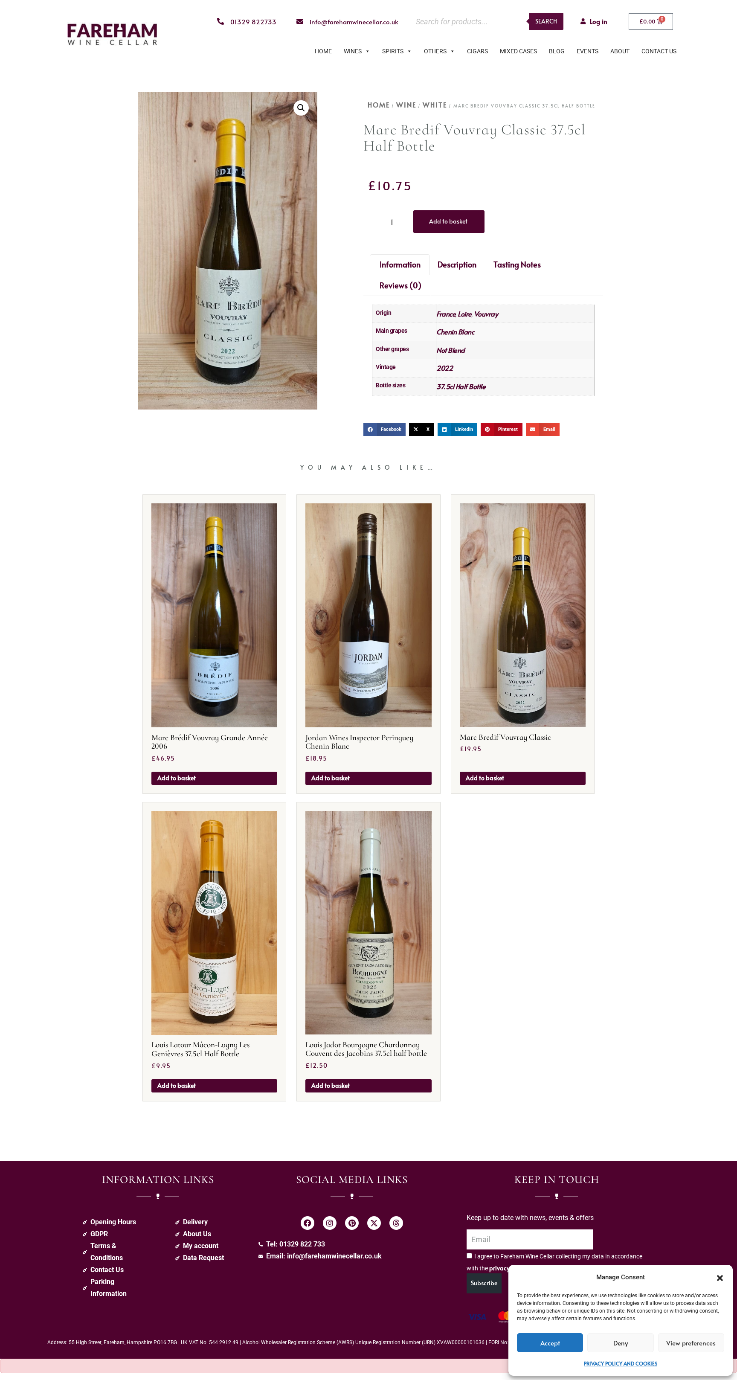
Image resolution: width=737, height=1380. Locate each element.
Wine (406, 104)
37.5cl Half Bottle (460, 386)
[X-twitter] (374, 1223)
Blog (557, 51)
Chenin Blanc (455, 331)
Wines (353, 51)
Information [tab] (400, 264)
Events (587, 51)
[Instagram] (330, 1223)
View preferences (691, 1342)
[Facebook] (307, 1223)
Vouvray (486, 313)
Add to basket (448, 221)
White (435, 104)
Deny (620, 1342)
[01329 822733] (220, 21)
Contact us (658, 51)
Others (435, 51)
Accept (550, 1342)
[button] (720, 1277)
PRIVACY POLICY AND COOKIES (620, 1363)
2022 (444, 367)
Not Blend (450, 349)
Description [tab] (457, 264)
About (620, 51)
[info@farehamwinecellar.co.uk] (299, 21)
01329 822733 (253, 21)
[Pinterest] (352, 1223)
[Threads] (396, 1223)
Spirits (392, 51)
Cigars (477, 51)
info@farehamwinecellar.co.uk (354, 21)
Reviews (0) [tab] (400, 285)
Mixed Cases (518, 51)
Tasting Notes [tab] (517, 264)
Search (546, 21)
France (446, 313)
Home (323, 51)
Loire (465, 313)
